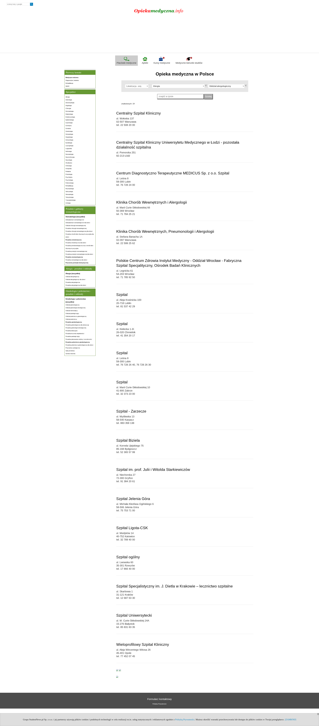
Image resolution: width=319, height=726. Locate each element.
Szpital (122, 295)
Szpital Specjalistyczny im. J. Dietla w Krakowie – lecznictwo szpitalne (174, 586)
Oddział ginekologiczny (73, 305)
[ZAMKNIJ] (290, 719)
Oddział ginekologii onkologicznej (75, 307)
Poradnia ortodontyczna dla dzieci (76, 242)
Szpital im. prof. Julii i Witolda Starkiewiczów (153, 469)
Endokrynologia (70, 117)
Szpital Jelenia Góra (133, 499)
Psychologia (69, 180)
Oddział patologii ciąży (72, 313)
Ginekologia (69, 131)
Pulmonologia (70, 183)
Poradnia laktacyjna (71, 330)
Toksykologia (70, 197)
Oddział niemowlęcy (72, 310)
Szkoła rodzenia (70, 353)
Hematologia (69, 134)
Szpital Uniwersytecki (134, 615)
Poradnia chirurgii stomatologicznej (76, 228)
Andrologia (69, 100)
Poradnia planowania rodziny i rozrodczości (79, 339)
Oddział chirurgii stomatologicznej (76, 225)
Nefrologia (69, 151)
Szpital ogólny (128, 557)
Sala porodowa (70, 350)
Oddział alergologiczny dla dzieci (75, 279)
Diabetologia (69, 114)
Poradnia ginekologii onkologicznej (76, 328)
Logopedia (69, 148)
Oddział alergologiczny (72, 276)
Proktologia (69, 174)
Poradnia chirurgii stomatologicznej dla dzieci (79, 231)
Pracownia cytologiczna (73, 348)
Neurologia (69, 160)
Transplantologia (71, 200)
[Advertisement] (159, 34)
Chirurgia (68, 108)
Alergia (68, 97)
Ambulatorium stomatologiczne (75, 220)
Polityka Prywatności (159, 704)
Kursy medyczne (162, 63)
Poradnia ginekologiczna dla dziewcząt (77, 325)
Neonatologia (69, 154)
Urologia (68, 203)
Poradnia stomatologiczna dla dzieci (76, 260)
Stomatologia (69, 194)
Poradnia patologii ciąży (73, 336)
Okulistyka (69, 163)
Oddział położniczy (71, 319)
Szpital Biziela (128, 440)
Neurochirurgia (70, 157)
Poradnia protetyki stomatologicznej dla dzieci (79, 254)
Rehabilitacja (69, 83)
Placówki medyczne (126, 63)
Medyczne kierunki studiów (189, 63)
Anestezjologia (70, 102)
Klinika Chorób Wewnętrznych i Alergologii (151, 202)
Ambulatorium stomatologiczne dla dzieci (78, 222)
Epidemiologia (70, 120)
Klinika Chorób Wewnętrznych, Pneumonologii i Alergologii (165, 231)
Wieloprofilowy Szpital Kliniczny (142, 644)
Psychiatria (69, 177)
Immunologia (69, 140)
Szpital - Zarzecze (131, 411)
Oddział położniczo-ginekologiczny (76, 316)
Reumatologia (70, 188)
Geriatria (68, 128)
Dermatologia (70, 111)
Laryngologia (69, 145)
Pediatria (68, 171)
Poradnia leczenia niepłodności (75, 333)
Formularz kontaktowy (159, 699)
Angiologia (69, 105)
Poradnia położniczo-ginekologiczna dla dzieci (79, 345)
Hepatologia (69, 137)
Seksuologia (69, 191)
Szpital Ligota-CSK (132, 528)
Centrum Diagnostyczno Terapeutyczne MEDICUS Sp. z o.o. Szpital (172, 173)
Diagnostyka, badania (72, 80)
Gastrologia (69, 122)
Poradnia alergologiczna (73, 282)
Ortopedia (69, 168)
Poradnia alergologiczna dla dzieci (76, 285)
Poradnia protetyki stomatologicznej (76, 251)
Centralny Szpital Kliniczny (138, 113)
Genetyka (69, 125)
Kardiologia (69, 143)
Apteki (145, 63)
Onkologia (69, 165)
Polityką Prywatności (184, 719)
